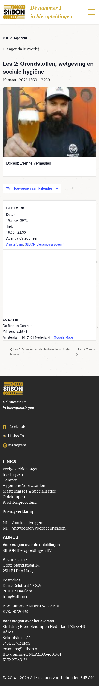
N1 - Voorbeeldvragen (22, 522)
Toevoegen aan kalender (32, 188)
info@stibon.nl (16, 596)
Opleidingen (14, 496)
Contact (10, 480)
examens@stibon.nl (20, 648)
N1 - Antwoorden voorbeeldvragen (34, 528)
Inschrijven (13, 474)
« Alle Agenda (15, 38)
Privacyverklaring (19, 511)
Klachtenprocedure (20, 502)
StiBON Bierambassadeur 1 (45, 244)
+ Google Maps (62, 337)
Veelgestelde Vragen (21, 469)
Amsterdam (14, 244)
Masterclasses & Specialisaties (29, 491)
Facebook (17, 426)
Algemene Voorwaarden (24, 485)
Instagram (17, 445)
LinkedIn (16, 435)
